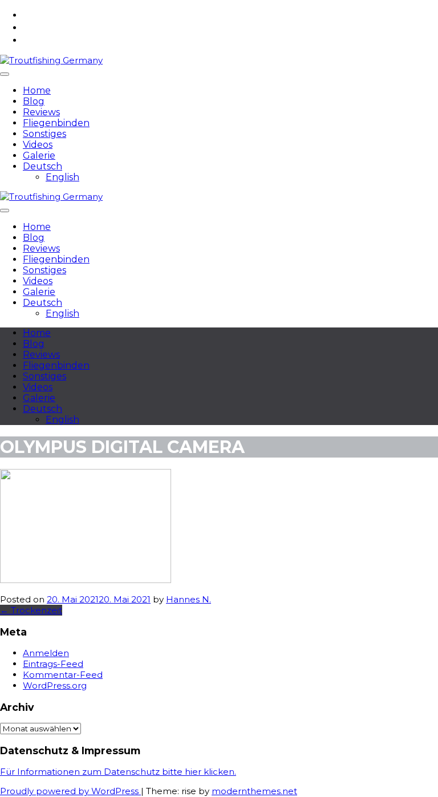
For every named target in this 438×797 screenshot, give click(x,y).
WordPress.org (55, 685)
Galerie (39, 155)
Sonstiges (44, 133)
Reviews (41, 112)
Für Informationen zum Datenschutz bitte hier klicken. (118, 771)
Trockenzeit (31, 610)
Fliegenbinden (56, 123)
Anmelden (46, 653)
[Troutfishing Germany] (51, 60)
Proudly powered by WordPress (70, 791)
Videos (37, 144)
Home (37, 90)
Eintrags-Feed (53, 663)
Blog (33, 101)
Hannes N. (188, 599)
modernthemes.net (254, 791)
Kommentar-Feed (63, 674)
